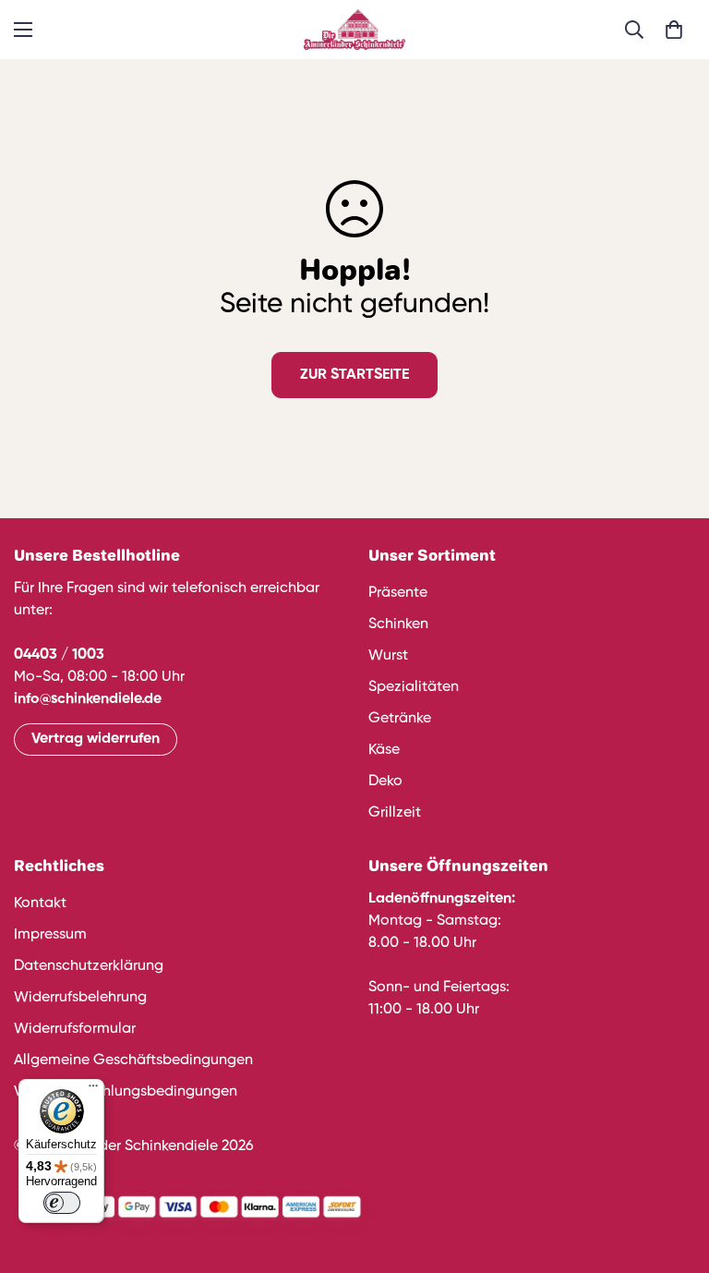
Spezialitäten (413, 687)
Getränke (399, 718)
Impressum (50, 934)
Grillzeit (394, 813)
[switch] (61, 1203)
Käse (384, 750)
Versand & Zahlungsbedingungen (125, 1092)
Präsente (397, 593)
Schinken (398, 624)
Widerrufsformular (75, 1029)
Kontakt (40, 903)
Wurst (388, 656)
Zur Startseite (354, 375)
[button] (674, 29)
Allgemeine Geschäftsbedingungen (133, 1060)
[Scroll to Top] (673, 1172)
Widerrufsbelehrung (80, 997)
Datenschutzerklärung (88, 966)
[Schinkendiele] (354, 29)
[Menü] (93, 1090)
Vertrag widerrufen (95, 739)
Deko (385, 781)
